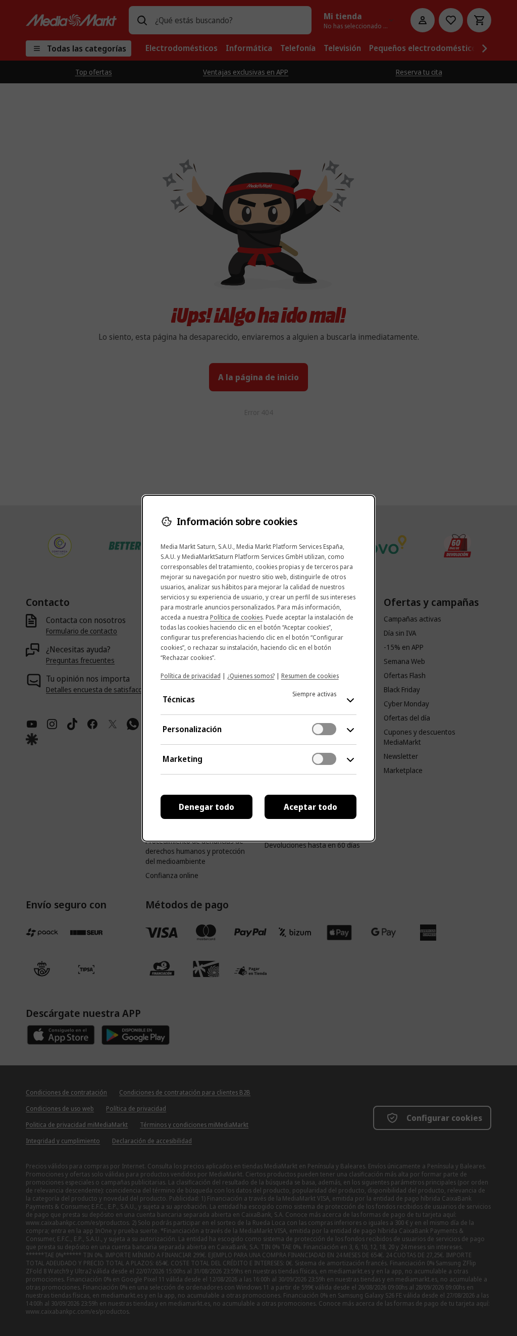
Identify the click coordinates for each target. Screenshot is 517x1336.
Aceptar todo (310, 806)
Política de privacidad (191, 676)
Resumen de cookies (310, 676)
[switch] (324, 729)
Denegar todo (206, 806)
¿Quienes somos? (251, 676)
